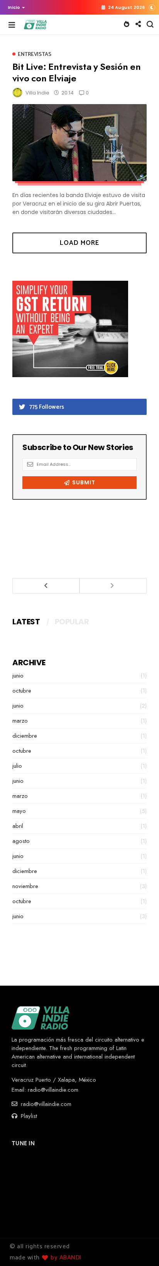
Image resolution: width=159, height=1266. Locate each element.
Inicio (14, 7)
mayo (19, 810)
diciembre (24, 735)
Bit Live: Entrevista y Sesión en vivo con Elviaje (76, 72)
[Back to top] (139, 1247)
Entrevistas (34, 55)
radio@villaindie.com (53, 1090)
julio (17, 765)
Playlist (28, 1116)
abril (17, 826)
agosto (21, 841)
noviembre (25, 886)
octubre (21, 690)
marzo (20, 720)
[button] (14, 7)
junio (18, 675)
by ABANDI (65, 1258)
